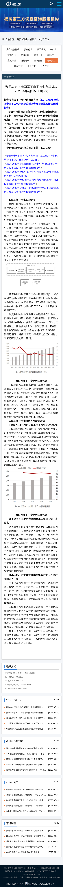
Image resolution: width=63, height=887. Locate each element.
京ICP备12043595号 (15, 884)
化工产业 (31, 66)
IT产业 (53, 49)
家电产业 (11, 55)
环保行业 (18, 66)
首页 (19, 39)
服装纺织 (41, 49)
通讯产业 (11, 60)
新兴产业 (44, 66)
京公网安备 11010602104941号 (41, 884)
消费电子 (25, 60)
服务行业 (28, 49)
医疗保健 (38, 60)
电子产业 (51, 60)
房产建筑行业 (12, 49)
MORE (56, 699)
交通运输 (25, 55)
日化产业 (51, 55)
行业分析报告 (30, 39)
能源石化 (38, 55)
